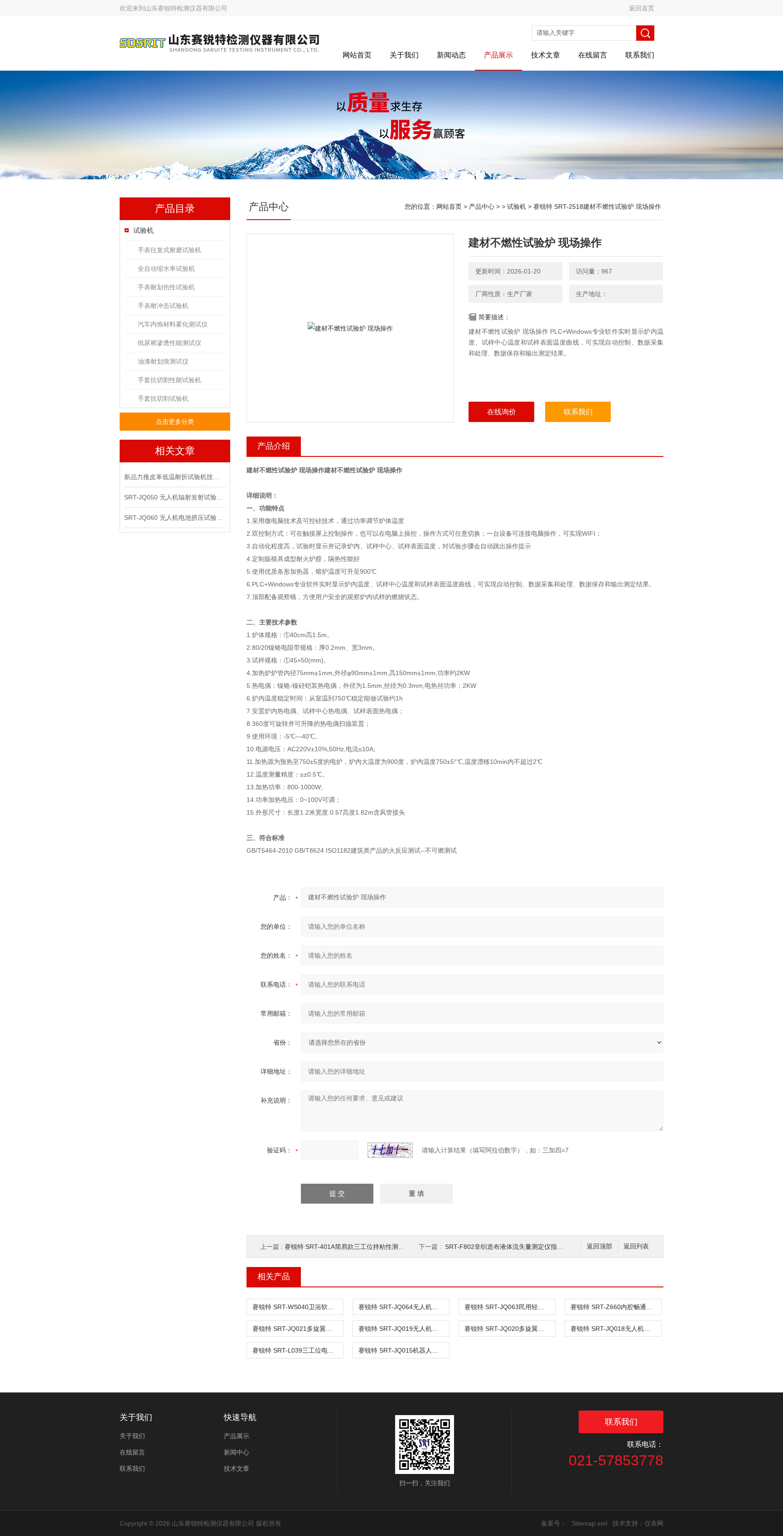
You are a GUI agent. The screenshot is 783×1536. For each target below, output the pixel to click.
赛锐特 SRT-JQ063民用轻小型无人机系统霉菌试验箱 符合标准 (509, 1306)
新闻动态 (451, 55)
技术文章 (545, 55)
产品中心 (481, 206)
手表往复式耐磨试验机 (169, 250)
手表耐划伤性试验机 (166, 287)
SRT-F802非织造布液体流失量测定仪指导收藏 (510, 1246)
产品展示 (498, 55)
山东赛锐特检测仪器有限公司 (186, 8)
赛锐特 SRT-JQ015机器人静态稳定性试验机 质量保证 (403, 1350)
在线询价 (501, 412)
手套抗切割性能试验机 (169, 380)
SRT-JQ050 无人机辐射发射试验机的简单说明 (174, 497)
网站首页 (357, 55)
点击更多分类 (175, 421)
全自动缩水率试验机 (166, 268)
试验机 (143, 230)
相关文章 (175, 450)
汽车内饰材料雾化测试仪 (173, 324)
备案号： (553, 1523)
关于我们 (404, 55)
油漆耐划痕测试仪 (163, 361)
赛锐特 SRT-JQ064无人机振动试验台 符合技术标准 (403, 1306)
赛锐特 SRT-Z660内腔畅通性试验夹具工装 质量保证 (615, 1306)
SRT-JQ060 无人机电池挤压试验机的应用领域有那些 (174, 517)
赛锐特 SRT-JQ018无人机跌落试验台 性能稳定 (615, 1328)
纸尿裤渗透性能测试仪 (169, 342)
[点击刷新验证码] (390, 1150)
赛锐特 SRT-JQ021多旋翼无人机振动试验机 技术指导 (297, 1328)
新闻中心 (236, 1452)
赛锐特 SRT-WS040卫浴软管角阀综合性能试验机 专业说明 (297, 1306)
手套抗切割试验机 (163, 398)
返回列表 (636, 1246)
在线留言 (592, 55)
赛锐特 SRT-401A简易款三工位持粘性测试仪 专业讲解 (361, 1246)
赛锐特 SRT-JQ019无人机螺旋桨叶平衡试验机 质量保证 (403, 1328)
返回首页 (641, 8)
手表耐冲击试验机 (163, 305)
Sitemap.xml (589, 1523)
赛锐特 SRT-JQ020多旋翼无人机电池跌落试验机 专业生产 (509, 1328)
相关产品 (273, 1276)
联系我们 (639, 55)
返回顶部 (599, 1246)
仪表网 (653, 1523)
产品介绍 (273, 446)
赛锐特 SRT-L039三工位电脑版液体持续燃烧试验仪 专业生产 (297, 1350)
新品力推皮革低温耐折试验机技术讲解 (174, 476)
